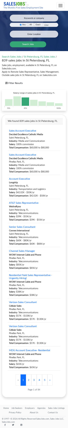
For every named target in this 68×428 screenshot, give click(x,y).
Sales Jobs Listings (56, 408)
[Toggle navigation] (60, 5)
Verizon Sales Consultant (23, 302)
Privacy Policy (15, 413)
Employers (30, 408)
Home (6, 408)
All (31, 25)
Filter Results (15, 83)
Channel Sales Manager (22, 251)
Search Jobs (28, 44)
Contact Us (53, 413)
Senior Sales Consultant (22, 227)
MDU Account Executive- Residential (29, 350)
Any (24, 25)
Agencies (41, 408)
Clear (46, 25)
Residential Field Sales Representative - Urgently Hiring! (30, 276)
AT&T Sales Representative (23, 203)
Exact (38, 25)
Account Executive (19, 179)
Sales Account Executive (22, 131)
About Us (34, 413)
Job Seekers (16, 408)
